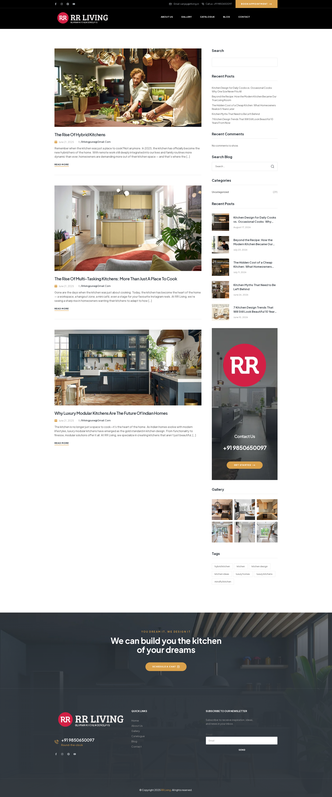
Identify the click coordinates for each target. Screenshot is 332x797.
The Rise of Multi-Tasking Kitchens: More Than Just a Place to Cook (115, 278)
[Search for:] (245, 166)
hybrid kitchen (222, 566)
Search (218, 50)
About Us (137, 725)
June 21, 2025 (66, 141)
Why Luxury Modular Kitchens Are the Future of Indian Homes (111, 413)
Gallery (135, 730)
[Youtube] (74, 4)
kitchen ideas (222, 574)
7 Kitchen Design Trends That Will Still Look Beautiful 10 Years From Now (254, 310)
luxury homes (243, 574)
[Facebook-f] (55, 4)
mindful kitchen (223, 581)
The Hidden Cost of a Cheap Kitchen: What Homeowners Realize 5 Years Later (252, 265)
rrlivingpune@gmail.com (96, 141)
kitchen (241, 566)
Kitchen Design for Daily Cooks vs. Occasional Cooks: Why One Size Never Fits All (254, 220)
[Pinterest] (68, 4)
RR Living (166, 789)
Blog (134, 741)
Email (209, 734)
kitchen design (260, 566)
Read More (61, 164)
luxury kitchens (265, 574)
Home (135, 720)
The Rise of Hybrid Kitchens (79, 134)
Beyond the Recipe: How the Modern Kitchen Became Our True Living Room (253, 242)
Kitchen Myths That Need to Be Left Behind (236, 113)
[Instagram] (62, 4)
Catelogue (138, 736)
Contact (136, 746)
